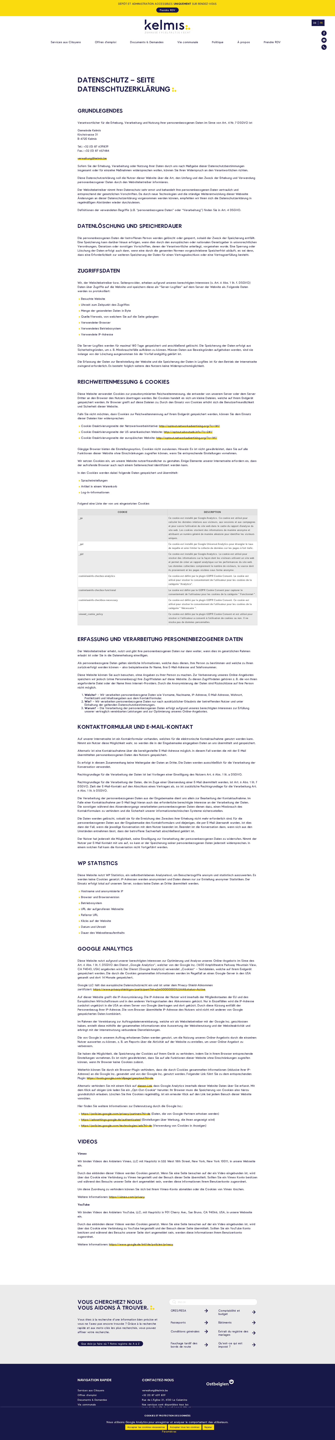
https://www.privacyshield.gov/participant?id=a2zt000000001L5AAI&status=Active (149, 989)
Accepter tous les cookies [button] (184, 1427)
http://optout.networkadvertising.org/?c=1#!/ (189, 425)
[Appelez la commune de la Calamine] (324, 47)
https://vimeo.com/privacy (126, 1196)
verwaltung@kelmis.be (92, 158)
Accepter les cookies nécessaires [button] (146, 1427)
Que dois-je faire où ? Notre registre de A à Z (110, 1343)
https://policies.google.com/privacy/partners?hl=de (115, 1113)
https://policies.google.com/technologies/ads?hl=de (116, 1125)
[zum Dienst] (205, 1310)
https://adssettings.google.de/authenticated (111, 1119)
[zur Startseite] (167, 26)
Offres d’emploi (105, 42)
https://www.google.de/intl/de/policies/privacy (141, 1244)
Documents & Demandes (146, 42)
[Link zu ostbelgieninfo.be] (220, 1383)
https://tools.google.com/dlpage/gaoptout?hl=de (120, 1078)
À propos (243, 42)
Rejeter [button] (208, 1427)
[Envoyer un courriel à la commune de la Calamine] (324, 40)
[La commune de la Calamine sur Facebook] (324, 33)
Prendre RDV (272, 42)
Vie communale (187, 42)
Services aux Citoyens (66, 42)
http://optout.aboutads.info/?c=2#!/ (188, 431)
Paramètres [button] (169, 1431)
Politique (217, 42)
